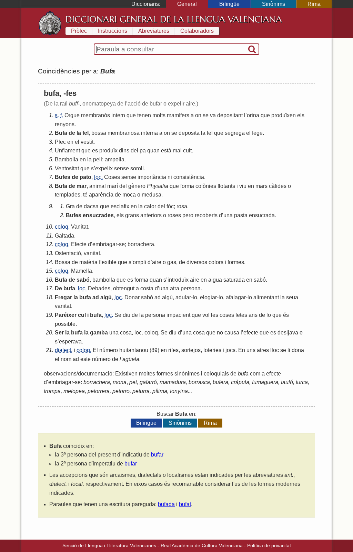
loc (138, 332)
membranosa (124, 133)
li (289, 350)
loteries (212, 350)
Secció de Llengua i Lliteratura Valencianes (109, 545)
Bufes (62, 177)
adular (183, 297)
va (213, 115)
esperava (70, 341)
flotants (226, 186)
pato (85, 177)
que (131, 115)
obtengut (123, 288)
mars (261, 186)
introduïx (178, 280)
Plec (60, 142)
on (198, 115)
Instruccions (112, 31)
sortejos (191, 350)
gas (171, 262)
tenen (144, 115)
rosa (181, 206)
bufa (69, 288)
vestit (87, 142)
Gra (70, 206)
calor (150, 206)
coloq (151, 332)
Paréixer (66, 315)
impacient (178, 315)
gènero (136, 186)
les (214, 315)
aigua (215, 280)
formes (236, 262)
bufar (157, 455)
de (72, 133)
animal (97, 186)
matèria (88, 262)
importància (152, 177)
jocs (230, 350)
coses (227, 315)
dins (124, 150)
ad (95, 297)
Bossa (62, 262)
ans (253, 315)
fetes (241, 315)
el (248, 133)
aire (156, 262)
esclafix (120, 206)
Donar (132, 297)
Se (117, 315)
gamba (99, 332)
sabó (83, 280)
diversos (196, 262)
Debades (99, 288)
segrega (235, 133)
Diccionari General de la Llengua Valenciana (173, 19)
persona (191, 288)
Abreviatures (153, 31)
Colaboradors (197, 31)
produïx (108, 150)
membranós (95, 115)
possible (65, 324)
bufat (185, 504)
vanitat (92, 253)
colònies (205, 186)
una (228, 215)
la (79, 133)
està (166, 150)
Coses (112, 177)
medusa (151, 195)
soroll (137, 168)
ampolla (114, 159)
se (206, 115)
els (300, 115)
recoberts (206, 215)
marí (112, 186)
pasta (241, 215)
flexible (108, 262)
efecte (250, 332)
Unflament (67, 150)
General (187, 4)
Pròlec (79, 31)
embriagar (104, 244)
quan (153, 150)
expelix (104, 168)
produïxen (283, 115)
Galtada (64, 236)
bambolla (103, 280)
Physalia (157, 186)
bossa (98, 133)
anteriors (151, 215)
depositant (230, 115)
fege (257, 133)
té (85, 195)
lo (195, 297)
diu (126, 315)
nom (66, 359)
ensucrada (262, 215)
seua (292, 297)
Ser (59, 332)
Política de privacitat (269, 545)
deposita (189, 133)
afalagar (236, 297)
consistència (188, 177)
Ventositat (67, 168)
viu (242, 186)
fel (85, 133)
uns (250, 350)
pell (97, 159)
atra (174, 288)
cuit (187, 150)
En (241, 350)
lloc (274, 350)
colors (216, 262)
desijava (288, 332)
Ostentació (68, 253)
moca (129, 195)
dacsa (91, 206)
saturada (234, 280)
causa (231, 332)
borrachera (141, 244)
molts (158, 115)
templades (67, 195)
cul (82, 315)
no (220, 332)
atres (263, 350)
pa (143, 150)
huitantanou (133, 350)
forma (187, 186)
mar (82, 186)
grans (132, 215)
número (108, 350)
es (95, 150)
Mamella (81, 271)
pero (187, 215)
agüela (130, 359)
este (85, 359)
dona (298, 350)
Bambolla (66, 159)
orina (253, 115)
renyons (64, 124)
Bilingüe (229, 4)
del (134, 150)
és (286, 315)
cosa (126, 332)
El (95, 350)
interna (149, 133)
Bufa (61, 133)
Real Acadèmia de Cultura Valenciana (202, 545)
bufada (166, 504)
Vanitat (79, 227)
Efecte (79, 244)
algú (106, 297)
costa (146, 288)
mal (177, 150)
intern (118, 115)
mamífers (178, 115)
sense (121, 168)
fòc (170, 206)
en (70, 142)
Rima (314, 4)
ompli (139, 262)
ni (170, 177)
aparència (101, 195)
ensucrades (98, 215)
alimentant (266, 297)
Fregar (63, 297)
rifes (173, 350)
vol (206, 315)
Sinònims (273, 4)
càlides (277, 186)
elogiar (208, 297)
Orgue (72, 115)
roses (174, 215)
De (58, 288)
